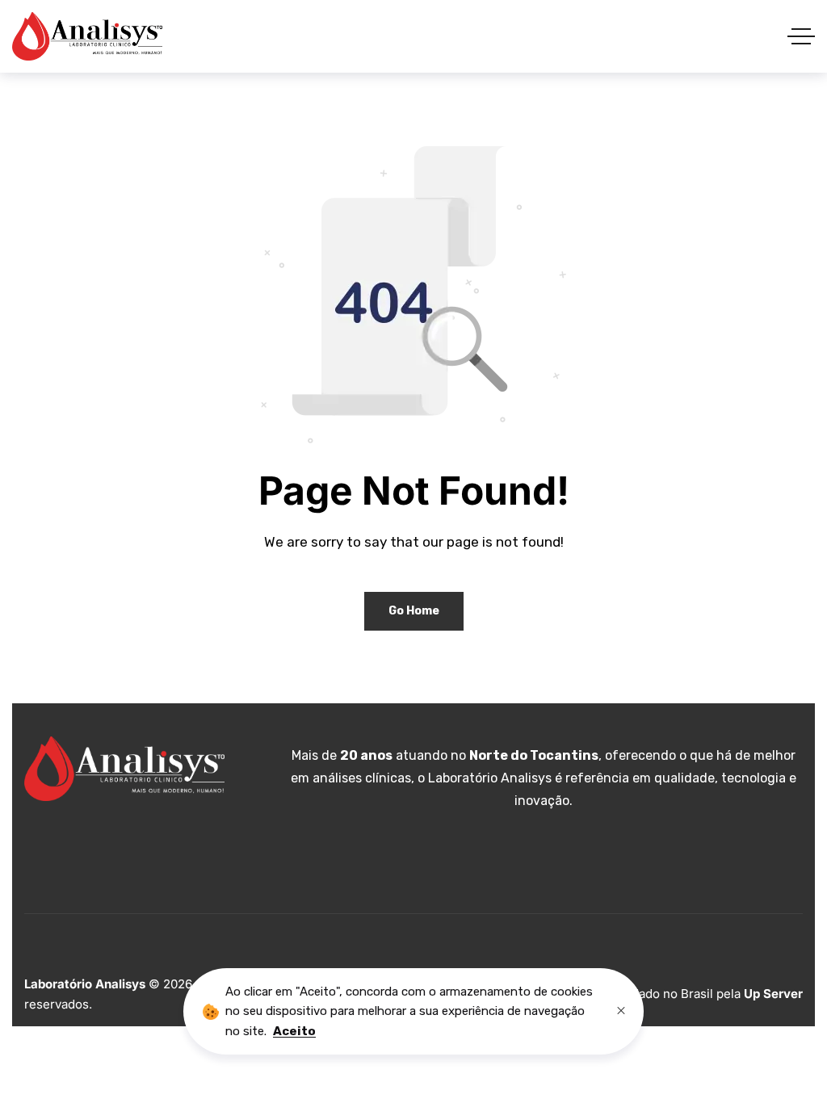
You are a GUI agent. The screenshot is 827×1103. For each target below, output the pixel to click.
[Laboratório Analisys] (87, 36)
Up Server (773, 993)
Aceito (294, 1031)
